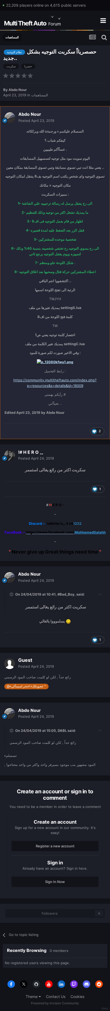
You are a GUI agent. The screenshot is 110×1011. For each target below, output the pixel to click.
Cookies (77, 996)
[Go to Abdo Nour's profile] (10, 117)
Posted (36, 120)
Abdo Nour (18, 90)
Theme (32, 996)
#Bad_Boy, (66, 594)
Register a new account (55, 846)
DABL (62, 730)
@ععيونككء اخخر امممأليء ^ (26, 686)
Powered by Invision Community (55, 1003)
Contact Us (55, 996)
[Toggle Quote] (12, 594)
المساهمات (39, 95)
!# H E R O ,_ (30, 452)
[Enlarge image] (55, 362)
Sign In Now (55, 882)
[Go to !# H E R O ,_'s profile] (9, 455)
